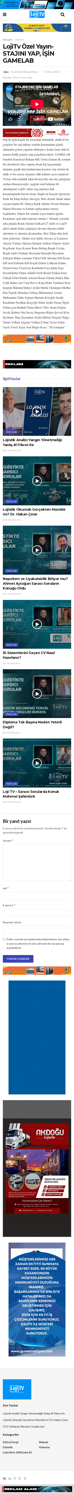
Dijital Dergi (10, 1442)
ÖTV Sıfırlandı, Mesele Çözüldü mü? (24, 1426)
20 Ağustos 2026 (13, 450)
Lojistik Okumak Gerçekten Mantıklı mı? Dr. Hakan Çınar (35, 1419)
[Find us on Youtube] (4, 1478)
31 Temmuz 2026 (13, 802)
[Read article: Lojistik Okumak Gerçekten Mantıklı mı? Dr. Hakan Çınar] (37, 480)
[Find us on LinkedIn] (10, 1478)
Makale (43, 1442)
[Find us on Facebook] (15, 1478)
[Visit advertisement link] (37, 4)
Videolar (19, 39)
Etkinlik (8, 1447)
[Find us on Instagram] (19, 1478)
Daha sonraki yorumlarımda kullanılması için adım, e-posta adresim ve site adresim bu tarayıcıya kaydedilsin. (38, 943)
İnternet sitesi (12, 922)
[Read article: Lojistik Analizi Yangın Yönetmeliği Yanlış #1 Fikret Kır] (37, 411)
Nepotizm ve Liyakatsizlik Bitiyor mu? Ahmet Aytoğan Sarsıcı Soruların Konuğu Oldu (35, 583)
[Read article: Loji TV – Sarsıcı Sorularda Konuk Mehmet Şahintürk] (37, 763)
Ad (6, 888)
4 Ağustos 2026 (12, 733)
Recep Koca (30, 71)
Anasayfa (7, 39)
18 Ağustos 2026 (13, 520)
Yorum (8, 840)
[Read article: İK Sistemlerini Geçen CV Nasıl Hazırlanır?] (37, 624)
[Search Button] (62, 14)
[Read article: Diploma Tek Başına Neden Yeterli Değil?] (37, 693)
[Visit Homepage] (37, 14)
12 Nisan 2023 (52, 71)
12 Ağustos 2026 (13, 594)
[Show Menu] (11, 14)
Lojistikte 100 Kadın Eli (17, 1452)
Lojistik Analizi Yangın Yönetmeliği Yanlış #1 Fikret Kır (34, 1413)
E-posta (9, 905)
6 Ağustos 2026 (12, 663)
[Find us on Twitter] (25, 1478)
